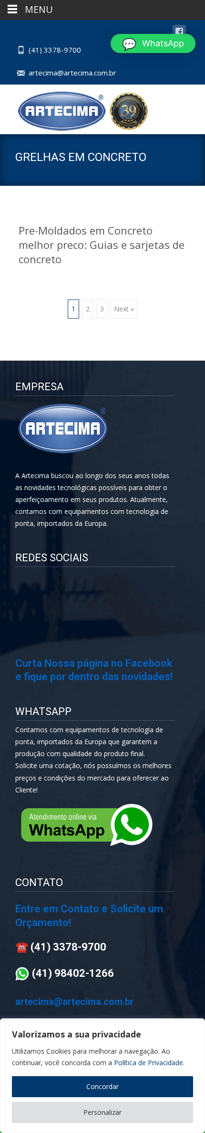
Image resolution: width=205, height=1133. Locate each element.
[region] (102, 1075)
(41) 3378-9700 (55, 49)
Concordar (102, 1086)
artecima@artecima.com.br (72, 72)
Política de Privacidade (148, 1062)
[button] (153, 43)
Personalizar (102, 1112)
